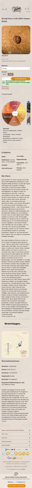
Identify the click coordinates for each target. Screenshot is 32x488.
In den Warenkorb (21, 79)
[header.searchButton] (5, 9)
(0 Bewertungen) (7, 94)
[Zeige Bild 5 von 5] (22, 52)
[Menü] (3, 9)
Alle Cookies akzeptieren (16, 486)
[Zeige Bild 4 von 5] (19, 52)
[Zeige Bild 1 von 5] (10, 52)
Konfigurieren (21, 482)
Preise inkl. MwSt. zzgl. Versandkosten (14, 61)
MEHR (28, 478)
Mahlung (4, 65)
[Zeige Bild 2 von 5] (13, 52)
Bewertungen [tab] (12, 323)
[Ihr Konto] (25, 9)
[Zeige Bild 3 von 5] (16, 52)
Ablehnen (11, 482)
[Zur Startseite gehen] (16, 9)
